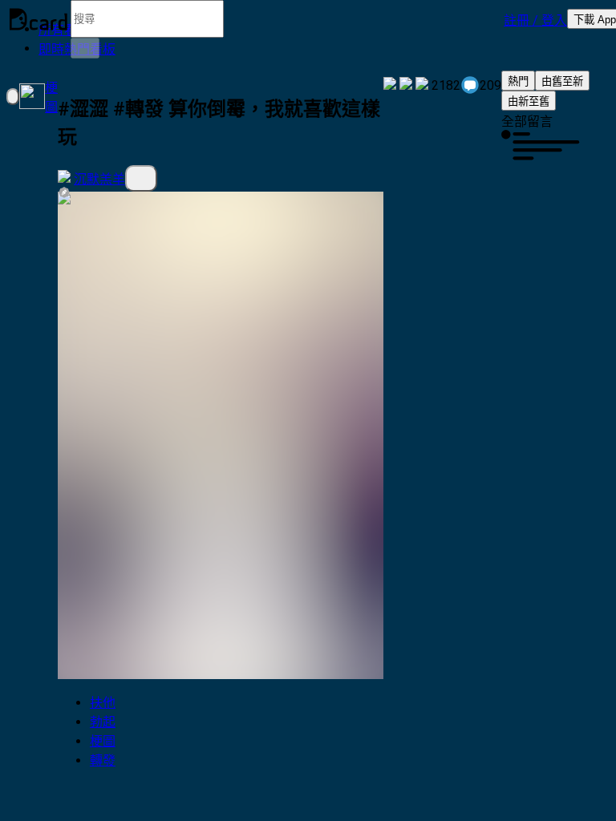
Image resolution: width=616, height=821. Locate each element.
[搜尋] (85, 48)
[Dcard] (38, 19)
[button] (535, 19)
